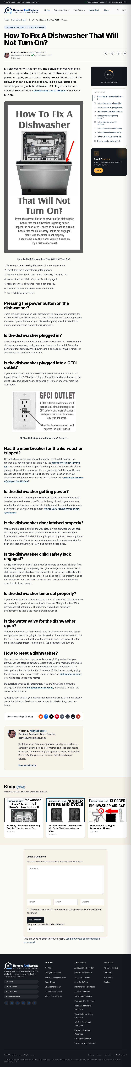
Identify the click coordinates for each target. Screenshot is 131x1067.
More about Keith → (27, 765)
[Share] (105, 53)
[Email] (124, 53)
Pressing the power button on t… (109, 98)
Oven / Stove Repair (53, 991)
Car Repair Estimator (82, 1039)
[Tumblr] (34, 1003)
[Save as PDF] (118, 53)
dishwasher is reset (70, 674)
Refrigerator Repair (53, 972)
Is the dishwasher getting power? (106, 117)
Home (47, 10)
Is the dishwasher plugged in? (108, 103)
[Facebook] (12, 1003)
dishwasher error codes (40, 687)
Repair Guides (60, 10)
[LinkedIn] (23, 1003)
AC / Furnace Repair (53, 996)
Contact (107, 982)
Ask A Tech (95, 10)
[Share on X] (51, 716)
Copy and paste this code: (46, 924)
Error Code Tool (81, 982)
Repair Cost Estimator (83, 972)
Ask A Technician (111, 968)
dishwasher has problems (50, 90)
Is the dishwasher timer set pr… (108, 133)
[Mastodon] (29, 1003)
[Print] (112, 53)
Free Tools (78, 10)
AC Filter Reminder (82, 991)
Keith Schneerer (18, 52)
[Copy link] (67, 716)
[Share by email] (62, 716)
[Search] (117, 10)
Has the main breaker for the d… (109, 112)
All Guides (49, 968)
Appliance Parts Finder (84, 968)
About (106, 10)
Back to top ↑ (121, 1055)
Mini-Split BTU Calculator (84, 1001)
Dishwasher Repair (18, 20)
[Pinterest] (17, 1003)
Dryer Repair (50, 982)
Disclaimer (109, 1055)
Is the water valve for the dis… (108, 137)
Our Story (108, 972)
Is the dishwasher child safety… (108, 129)
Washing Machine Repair (55, 977)
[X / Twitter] (6, 1003)
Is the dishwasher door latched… (105, 123)
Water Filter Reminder (83, 996)
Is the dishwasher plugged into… (109, 107)
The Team (108, 977)
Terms (99, 1055)
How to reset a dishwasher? (107, 141)
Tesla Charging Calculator (85, 1043)
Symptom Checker (82, 977)
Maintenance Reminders (84, 987)
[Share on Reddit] (41, 716)
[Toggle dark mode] (124, 10)
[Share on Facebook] (46, 716)
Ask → (98, 170)
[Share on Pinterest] (57, 716)
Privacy (91, 1055)
